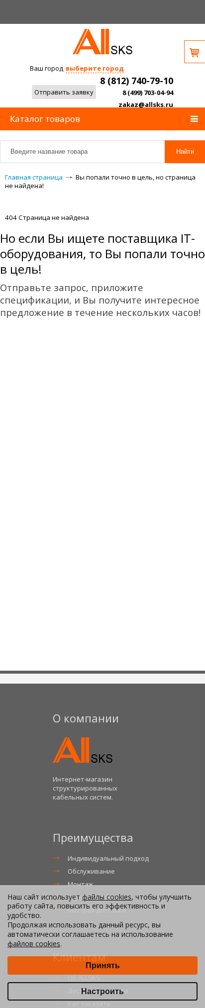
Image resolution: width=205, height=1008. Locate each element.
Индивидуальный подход (108, 858)
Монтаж (80, 884)
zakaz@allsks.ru (145, 104)
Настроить (102, 991)
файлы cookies (106, 897)
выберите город (95, 68)
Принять (103, 965)
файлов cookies (33, 943)
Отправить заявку (64, 92)
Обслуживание (91, 871)
